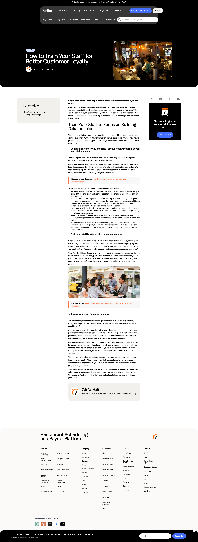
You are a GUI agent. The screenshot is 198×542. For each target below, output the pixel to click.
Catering (126, 486)
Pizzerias (126, 470)
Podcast (74, 20)
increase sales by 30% (107, 198)
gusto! (146, 475)
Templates (97, 20)
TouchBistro (124, 369)
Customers (85, 457)
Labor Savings (107, 492)
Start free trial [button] (165, 135)
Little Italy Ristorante (150, 487)
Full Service (126, 457)
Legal (83, 480)
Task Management (47, 470)
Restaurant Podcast (108, 475)
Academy (105, 481)
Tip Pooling (60, 492)
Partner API (147, 457)
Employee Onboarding (61, 481)
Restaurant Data (107, 470)
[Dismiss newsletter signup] (194, 530)
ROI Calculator (107, 508)
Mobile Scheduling (63, 453)
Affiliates (84, 473)
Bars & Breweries (128, 466)
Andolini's (147, 491)
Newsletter (110, 20)
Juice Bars (126, 474)
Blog (103, 453)
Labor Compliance (63, 470)
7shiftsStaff (41, 69)
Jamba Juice (148, 471)
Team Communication (46, 459)
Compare (85, 461)
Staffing (30, 50)
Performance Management (45, 481)
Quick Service (127, 453)
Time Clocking (45, 464)
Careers (84, 465)
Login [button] (157, 11)
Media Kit (85, 477)
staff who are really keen (81, 342)
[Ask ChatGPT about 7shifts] (37, 524)
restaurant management (111, 372)
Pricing (84, 484)
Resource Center (107, 459)
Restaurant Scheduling (44, 454)
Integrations (106, 497)
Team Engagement (63, 464)
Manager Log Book (63, 459)
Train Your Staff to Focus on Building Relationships (35, 113)
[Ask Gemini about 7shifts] (56, 524)
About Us (85, 453)
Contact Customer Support (150, 462)
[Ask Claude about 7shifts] (43, 524)
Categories (60, 20)
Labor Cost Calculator (106, 503)
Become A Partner (88, 469)
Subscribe (179, 536)
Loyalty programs (75, 107)
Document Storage (63, 475)
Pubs (124, 478)
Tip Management (46, 492)
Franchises (126, 490)
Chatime (146, 479)
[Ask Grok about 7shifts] (62, 524)
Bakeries (126, 482)
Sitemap (84, 488)
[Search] (119, 19)
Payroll (59, 486)
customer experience (84, 213)
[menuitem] (47, 20)
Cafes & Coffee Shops (128, 462)
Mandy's (146, 483)
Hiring (43, 486)
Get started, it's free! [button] (140, 11)
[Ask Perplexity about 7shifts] (50, 524)
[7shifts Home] (47, 10)
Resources (85, 20)
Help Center (147, 453)
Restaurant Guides (108, 464)
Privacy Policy (34, 537)
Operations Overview (44, 476)
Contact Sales (86, 492)
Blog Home (47, 20)
